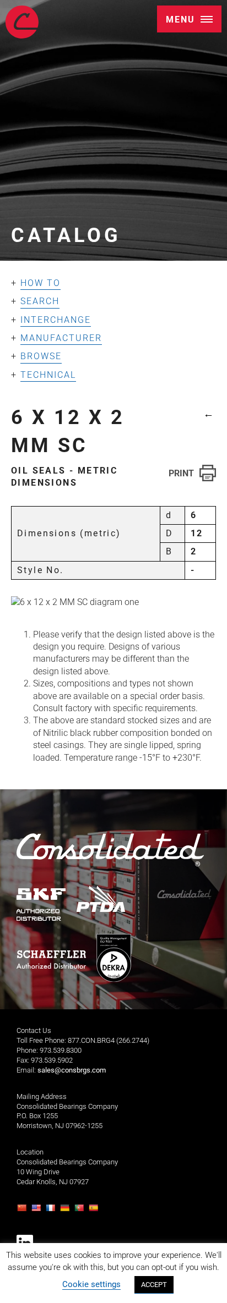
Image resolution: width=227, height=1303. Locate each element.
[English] (37, 1210)
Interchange (55, 320)
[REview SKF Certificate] (41, 904)
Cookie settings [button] (91, 1284)
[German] (66, 1210)
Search (40, 301)
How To (40, 283)
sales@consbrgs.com (71, 1070)
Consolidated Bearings (22, 22)
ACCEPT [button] (154, 1284)
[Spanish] (94, 1210)
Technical (48, 375)
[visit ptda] (101, 899)
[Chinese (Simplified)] (23, 1210)
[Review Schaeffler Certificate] (51, 959)
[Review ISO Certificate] (113, 958)
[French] (51, 1210)
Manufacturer (61, 338)
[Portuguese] (80, 1210)
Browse (41, 356)
